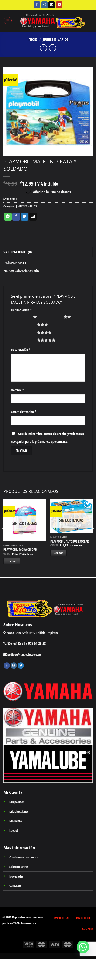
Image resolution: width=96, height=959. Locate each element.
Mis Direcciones (18, 811)
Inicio (32, 39)
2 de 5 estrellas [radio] (51, 317)
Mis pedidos (16, 802)
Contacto (15, 885)
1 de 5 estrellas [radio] (21, 317)
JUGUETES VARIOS (56, 39)
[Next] (92, 538)
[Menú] (8, 20)
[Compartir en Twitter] (24, 217)
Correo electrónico (23, 411)
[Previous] (3, 538)
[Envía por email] (33, 217)
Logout (13, 830)
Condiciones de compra (23, 857)
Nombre (17, 390)
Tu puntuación (21, 310)
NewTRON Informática (21, 923)
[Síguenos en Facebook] (37, 4)
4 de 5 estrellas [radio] (24, 332)
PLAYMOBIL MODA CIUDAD (20, 549)
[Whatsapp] (83, 947)
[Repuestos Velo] (52, 21)
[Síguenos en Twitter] (21, 665)
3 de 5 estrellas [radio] (24, 324)
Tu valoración (21, 349)
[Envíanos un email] (51, 4)
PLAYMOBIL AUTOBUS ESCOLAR (69, 541)
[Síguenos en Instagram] (44, 4)
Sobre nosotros (18, 866)
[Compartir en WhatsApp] (8, 217)
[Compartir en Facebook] (16, 217)
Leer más (12, 561)
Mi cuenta (15, 821)
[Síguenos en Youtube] (59, 4)
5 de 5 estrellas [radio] (24, 340)
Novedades (16, 876)
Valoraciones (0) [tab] (17, 252)
